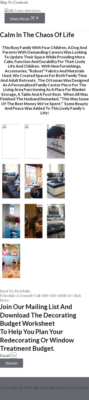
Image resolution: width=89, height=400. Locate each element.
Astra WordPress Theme (44, 392)
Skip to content (14, 2)
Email (5, 355)
